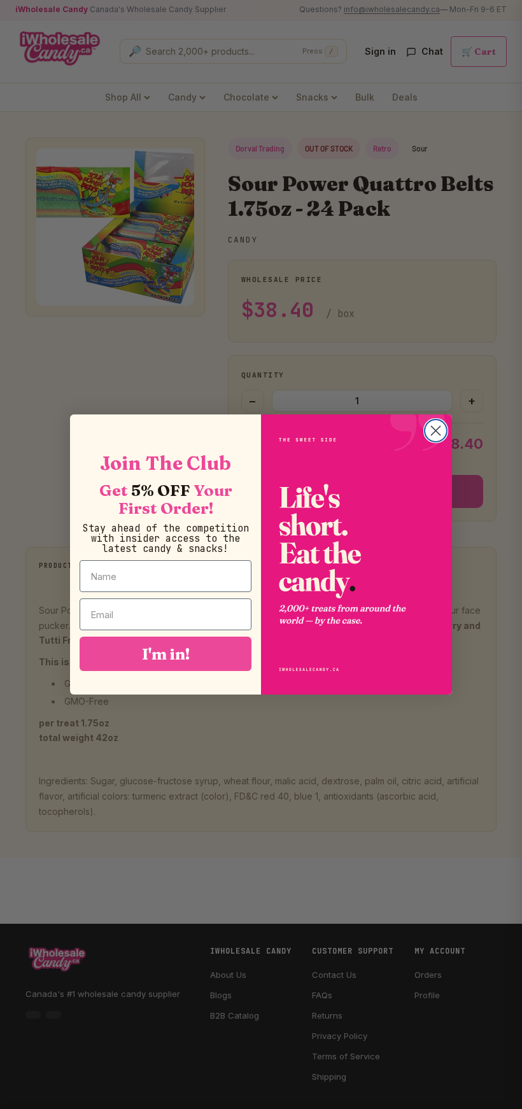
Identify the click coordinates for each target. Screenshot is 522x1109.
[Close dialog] (436, 431)
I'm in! (166, 653)
